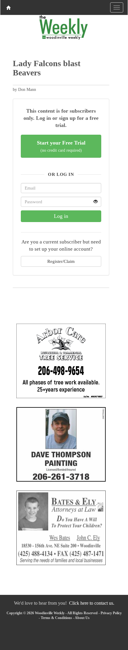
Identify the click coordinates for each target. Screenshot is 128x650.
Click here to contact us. (91, 603)
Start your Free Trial (61, 146)
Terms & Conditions (56, 618)
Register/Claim (61, 261)
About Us (82, 618)
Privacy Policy (111, 613)
